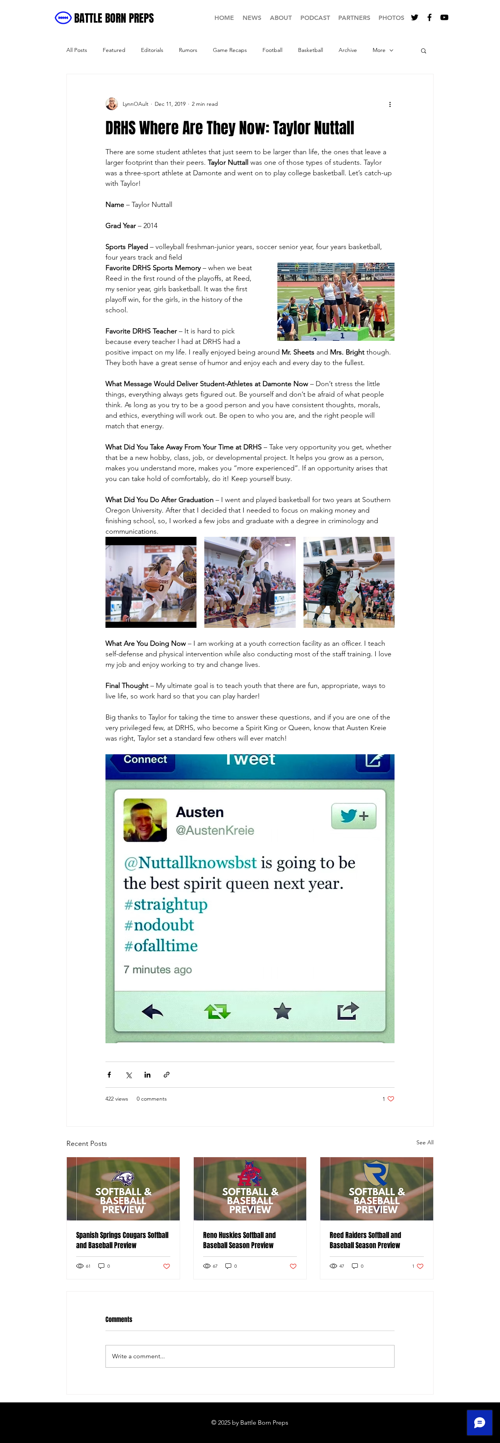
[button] (423, 50)
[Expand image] (150, 582)
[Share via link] (166, 1074)
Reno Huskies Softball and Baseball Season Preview (239, 1240)
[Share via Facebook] (109, 1074)
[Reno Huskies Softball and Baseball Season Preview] (250, 1188)
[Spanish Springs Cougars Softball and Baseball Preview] (123, 1188)
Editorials (152, 49)
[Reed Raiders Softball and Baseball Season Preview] (376, 1188)
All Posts (76, 49)
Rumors (188, 49)
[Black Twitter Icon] (415, 17)
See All (425, 1142)
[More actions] (390, 104)
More (379, 49)
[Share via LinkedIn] (147, 1074)
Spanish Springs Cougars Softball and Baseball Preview (122, 1240)
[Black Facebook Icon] (429, 17)
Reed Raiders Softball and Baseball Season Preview (365, 1240)
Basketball (310, 49)
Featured (114, 49)
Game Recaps (230, 49)
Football (272, 49)
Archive (348, 49)
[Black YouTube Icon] (444, 17)
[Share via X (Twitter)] (128, 1074)
